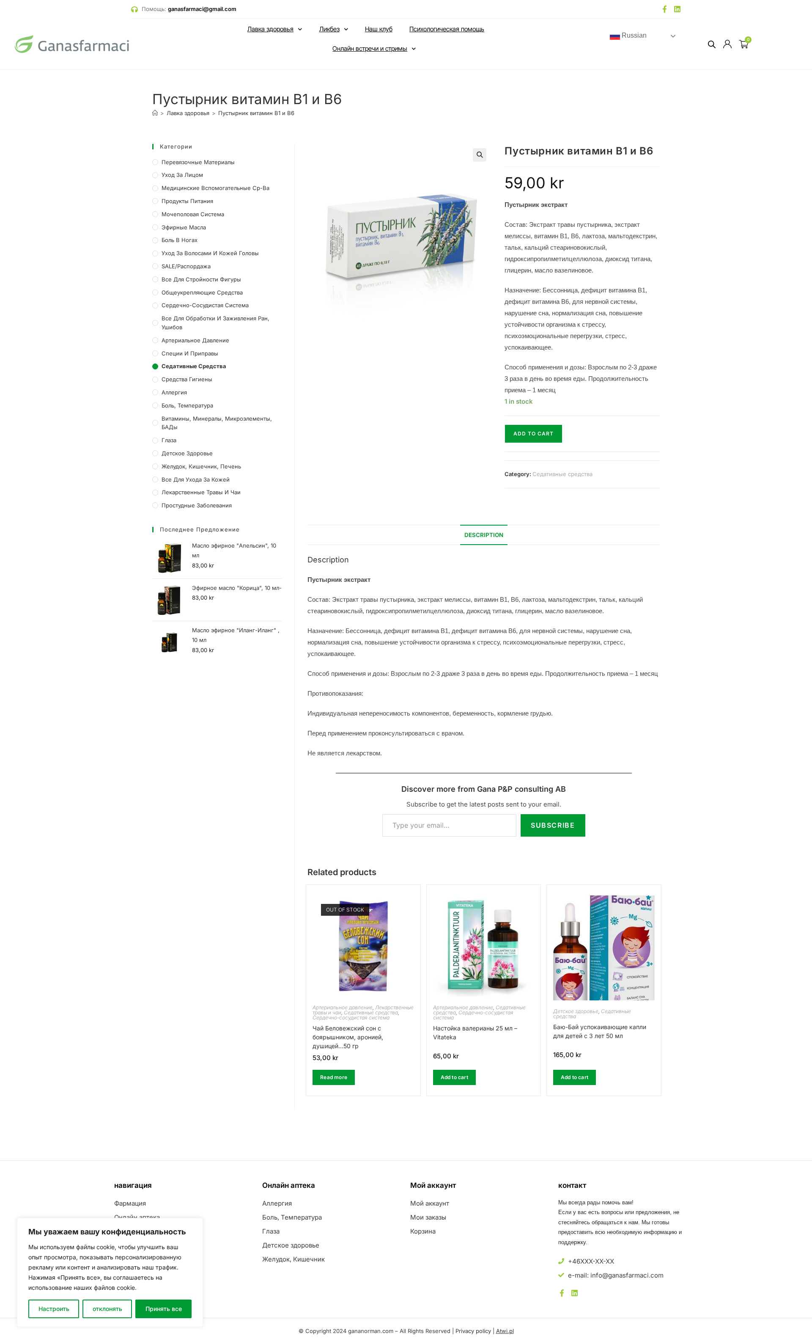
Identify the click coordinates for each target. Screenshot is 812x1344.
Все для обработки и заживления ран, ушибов (215, 322)
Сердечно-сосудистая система (351, 1017)
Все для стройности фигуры (201, 279)
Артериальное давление (343, 1007)
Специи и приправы (190, 353)
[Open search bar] (712, 44)
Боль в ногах (180, 240)
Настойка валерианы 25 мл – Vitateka (475, 1033)
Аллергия (174, 392)
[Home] (155, 113)
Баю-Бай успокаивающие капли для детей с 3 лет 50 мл (599, 1031)
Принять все (163, 1308)
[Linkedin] (677, 9)
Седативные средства (562, 474)
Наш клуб (378, 29)
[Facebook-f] (664, 9)
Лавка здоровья (270, 29)
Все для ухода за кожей (196, 479)
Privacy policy (473, 1330)
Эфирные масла (184, 227)
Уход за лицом (182, 174)
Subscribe (553, 825)
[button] (479, 155)
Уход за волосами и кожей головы (210, 253)
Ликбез (329, 29)
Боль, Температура (187, 405)
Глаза (169, 440)
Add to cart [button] (454, 1077)
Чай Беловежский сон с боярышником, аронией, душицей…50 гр (348, 1037)
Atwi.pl (505, 1330)
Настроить (53, 1308)
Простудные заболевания (197, 505)
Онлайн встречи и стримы (369, 48)
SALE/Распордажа (186, 266)
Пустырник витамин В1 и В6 (256, 113)
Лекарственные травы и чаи (201, 492)
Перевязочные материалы (198, 162)
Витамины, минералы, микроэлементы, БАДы (217, 423)
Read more (333, 1077)
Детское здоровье (575, 1011)
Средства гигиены (187, 379)
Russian (633, 35)
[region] (110, 1272)
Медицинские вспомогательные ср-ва (215, 188)
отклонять (107, 1308)
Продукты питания (187, 201)
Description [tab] (483, 535)
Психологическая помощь (446, 29)
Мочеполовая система (193, 214)
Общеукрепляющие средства (202, 292)
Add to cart (533, 433)
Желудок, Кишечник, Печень (201, 466)
